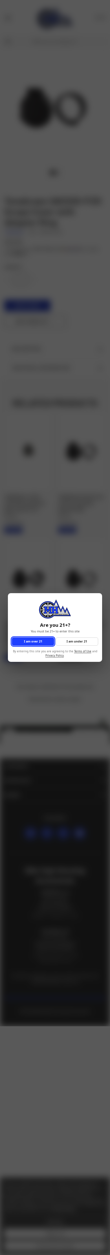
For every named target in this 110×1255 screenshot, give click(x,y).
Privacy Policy (54, 655)
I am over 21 (33, 641)
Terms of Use (82, 651)
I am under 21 (77, 641)
